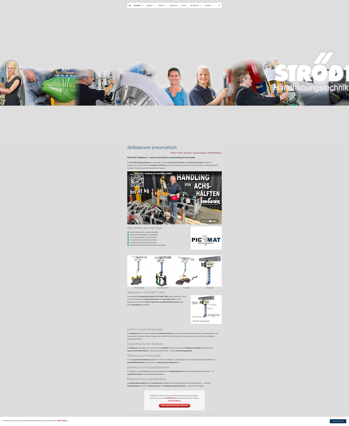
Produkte (180, 153)
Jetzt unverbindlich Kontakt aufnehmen (174, 405)
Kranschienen (188, 153)
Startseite (173, 153)
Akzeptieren (338, 421)
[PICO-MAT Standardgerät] (210, 271)
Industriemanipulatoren (200, 153)
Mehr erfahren (62, 421)
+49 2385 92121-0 (171, 398)
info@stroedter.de (174, 401)
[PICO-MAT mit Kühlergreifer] (139, 271)
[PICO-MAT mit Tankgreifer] (186, 271)
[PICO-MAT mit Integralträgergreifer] (162, 271)
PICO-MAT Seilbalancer (215, 153)
